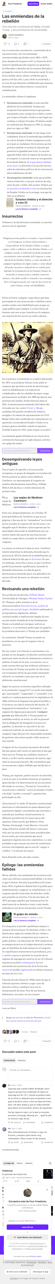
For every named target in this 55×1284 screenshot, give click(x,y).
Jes (9, 1085)
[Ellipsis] (51, 1085)
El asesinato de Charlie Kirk (14, 1174)
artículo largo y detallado (26, 609)
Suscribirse (33, 4)
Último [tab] (20, 1163)
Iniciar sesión (46, 4)
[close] (47, 1190)
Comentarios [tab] (9, 1060)
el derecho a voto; (28, 188)
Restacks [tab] (21, 1060)
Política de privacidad (34, 1249)
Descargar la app (40, 1271)
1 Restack (33, 1032)
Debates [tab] (28, 1163)
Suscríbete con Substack (29, 1237)
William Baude (37, 595)
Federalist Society (29, 606)
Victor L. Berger (35, 408)
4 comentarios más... (11, 1150)
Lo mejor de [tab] (9, 1163)
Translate (8, 11)
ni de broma (35, 559)
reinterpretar (29, 962)
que (50, 185)
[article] (27, 1176)
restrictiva (7, 970)
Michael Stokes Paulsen (41, 598)
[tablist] (14, 1060)
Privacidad (31, 1262)
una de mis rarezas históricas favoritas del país (28, 1019)
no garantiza (13, 188)
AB (9, 1128)
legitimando (27, 970)
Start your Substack (18, 1271)
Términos (42, 1262)
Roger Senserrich (16, 35)
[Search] (50, 1163)
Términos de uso (36, 1243)
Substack (14, 1278)
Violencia (7, 1170)
